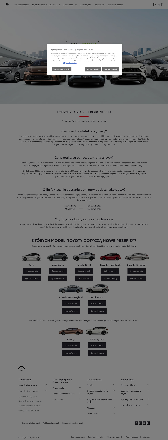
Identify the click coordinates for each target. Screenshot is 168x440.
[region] (84, 59)
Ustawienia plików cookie (61, 69)
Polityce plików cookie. (70, 63)
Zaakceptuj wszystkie (110, 69)
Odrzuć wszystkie (92, 69)
